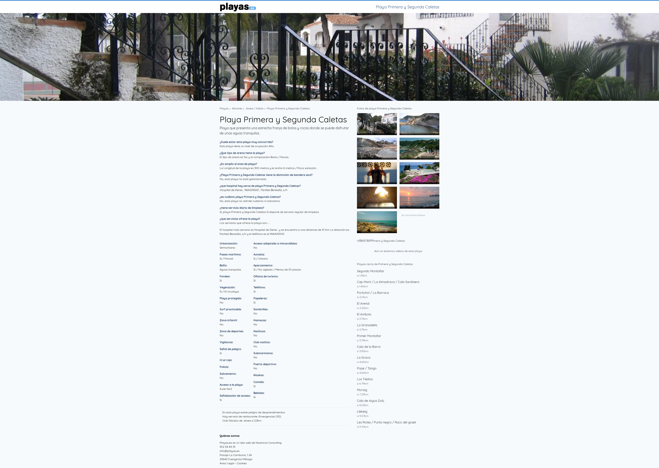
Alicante (237, 108)
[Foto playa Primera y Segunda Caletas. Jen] (420, 173)
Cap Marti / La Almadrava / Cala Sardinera (388, 282)
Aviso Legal (227, 463)
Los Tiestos (365, 379)
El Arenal (363, 303)
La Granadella (367, 325)
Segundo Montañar (370, 271)
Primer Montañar (369, 336)
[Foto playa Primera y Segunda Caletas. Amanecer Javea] (420, 198)
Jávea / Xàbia (254, 108)
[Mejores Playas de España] (238, 6)
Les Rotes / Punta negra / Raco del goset (386, 422)
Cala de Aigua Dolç (370, 401)
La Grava (363, 357)
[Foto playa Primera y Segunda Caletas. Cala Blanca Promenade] (420, 149)
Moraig (362, 390)
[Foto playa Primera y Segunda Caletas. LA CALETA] (420, 124)
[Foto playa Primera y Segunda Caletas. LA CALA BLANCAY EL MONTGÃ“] (377, 149)
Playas (224, 108)
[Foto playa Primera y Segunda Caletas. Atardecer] (377, 198)
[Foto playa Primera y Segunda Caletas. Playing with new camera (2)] (377, 222)
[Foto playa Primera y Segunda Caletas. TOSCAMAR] (377, 124)
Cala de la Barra (368, 347)
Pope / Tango (367, 368)
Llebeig (362, 411)
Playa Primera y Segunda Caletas (288, 108)
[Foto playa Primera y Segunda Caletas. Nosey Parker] (377, 173)
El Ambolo (364, 314)
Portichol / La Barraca (373, 293)
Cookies (242, 463)
